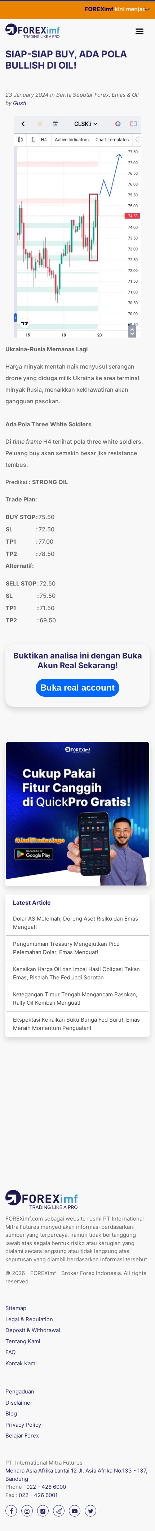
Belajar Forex (22, 1435)
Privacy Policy (23, 1424)
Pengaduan (19, 1391)
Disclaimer (18, 1402)
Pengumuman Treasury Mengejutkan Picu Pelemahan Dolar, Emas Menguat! (66, 948)
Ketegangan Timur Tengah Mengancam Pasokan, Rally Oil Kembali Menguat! (75, 998)
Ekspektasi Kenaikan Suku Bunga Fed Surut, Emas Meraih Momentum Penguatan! (76, 1023)
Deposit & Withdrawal (32, 1330)
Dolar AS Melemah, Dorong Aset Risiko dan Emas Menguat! (75, 922)
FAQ (10, 1352)
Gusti (19, 103)
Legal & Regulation (29, 1319)
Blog (11, 1413)
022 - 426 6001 (38, 1495)
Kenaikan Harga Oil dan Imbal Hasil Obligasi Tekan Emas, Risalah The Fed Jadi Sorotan (76, 973)
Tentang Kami (22, 1341)
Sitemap (15, 1308)
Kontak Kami (21, 1363)
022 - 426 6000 (46, 1486)
